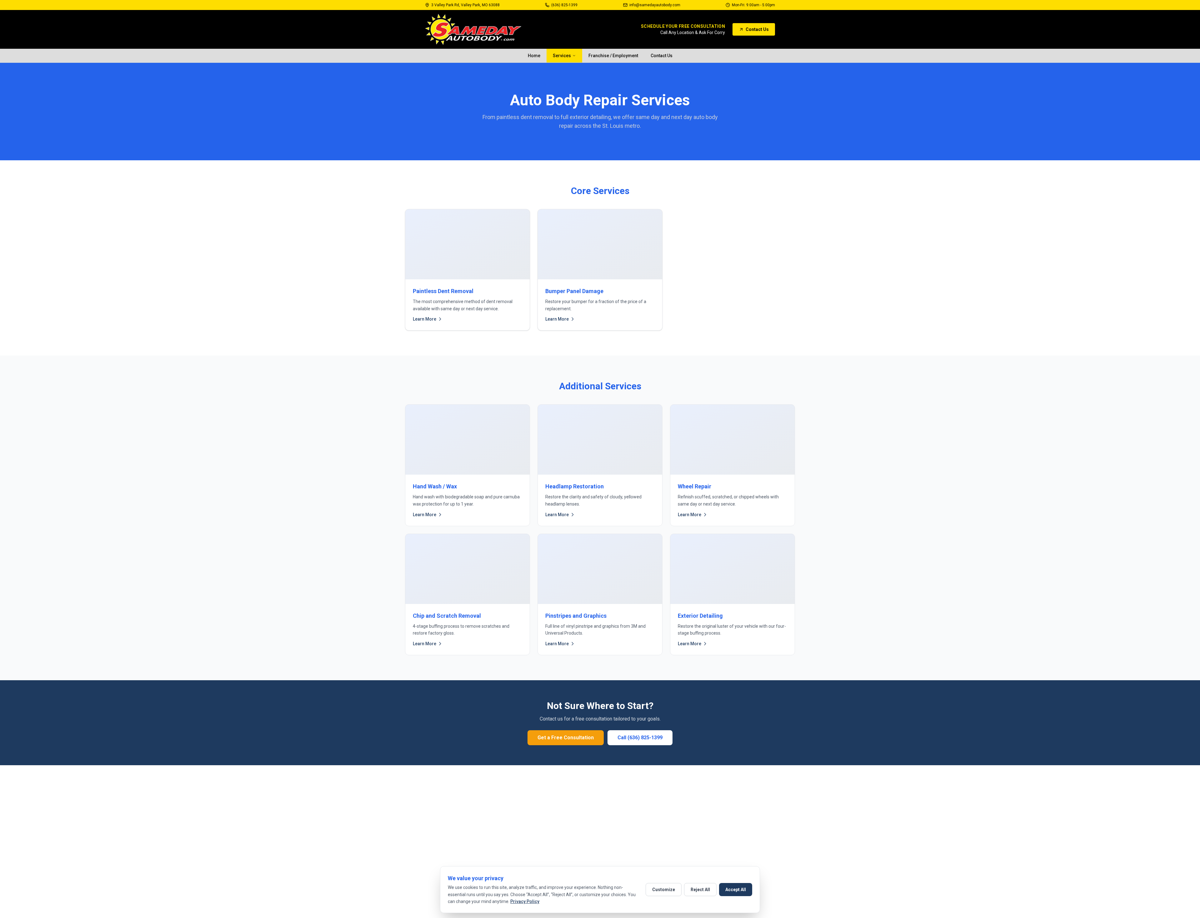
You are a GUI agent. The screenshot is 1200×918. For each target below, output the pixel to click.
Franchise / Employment (613, 55)
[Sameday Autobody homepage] (473, 29)
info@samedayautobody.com (654, 5)
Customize (663, 889)
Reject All (700, 889)
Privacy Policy (524, 901)
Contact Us (757, 29)
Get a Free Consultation (566, 738)
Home (534, 55)
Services (562, 55)
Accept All (735, 889)
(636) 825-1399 (564, 5)
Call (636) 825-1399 (640, 738)
